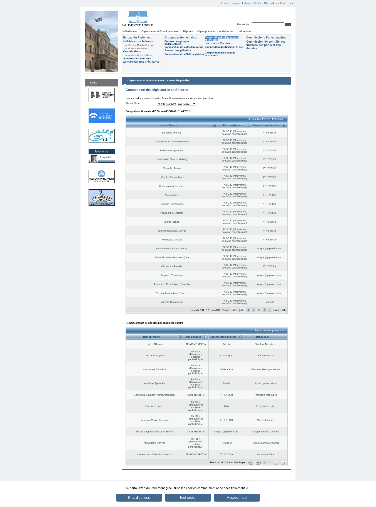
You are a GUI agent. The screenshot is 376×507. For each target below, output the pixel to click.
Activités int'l (226, 31)
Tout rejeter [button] (188, 497)
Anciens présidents (138, 48)
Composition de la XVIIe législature (184, 54)
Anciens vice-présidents (140, 55)
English (225, 3)
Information (245, 31)
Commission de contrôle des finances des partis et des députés (265, 45)
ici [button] (247, 488)
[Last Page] (283, 310)
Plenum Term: (133, 103)
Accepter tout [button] (237, 497)
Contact (258, 3)
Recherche (243, 24)
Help (277, 3)
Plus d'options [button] (139, 497)
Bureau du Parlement (137, 37)
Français (235, 3)
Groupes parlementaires (180, 37)
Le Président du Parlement (138, 41)
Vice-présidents (132, 51)
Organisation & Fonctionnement (160, 31)
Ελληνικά (247, 3)
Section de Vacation (218, 43)
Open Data (287, 3)
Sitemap (268, 3)
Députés (188, 31)
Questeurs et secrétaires (137, 58)
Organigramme (206, 31)
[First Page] (234, 310)
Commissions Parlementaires (266, 37)
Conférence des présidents (141, 61)
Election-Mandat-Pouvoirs (141, 45)
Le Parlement (129, 31)
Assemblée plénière (177, 50)
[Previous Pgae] (242, 310)
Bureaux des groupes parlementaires (176, 42)
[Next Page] (276, 310)
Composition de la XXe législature (183, 47)
